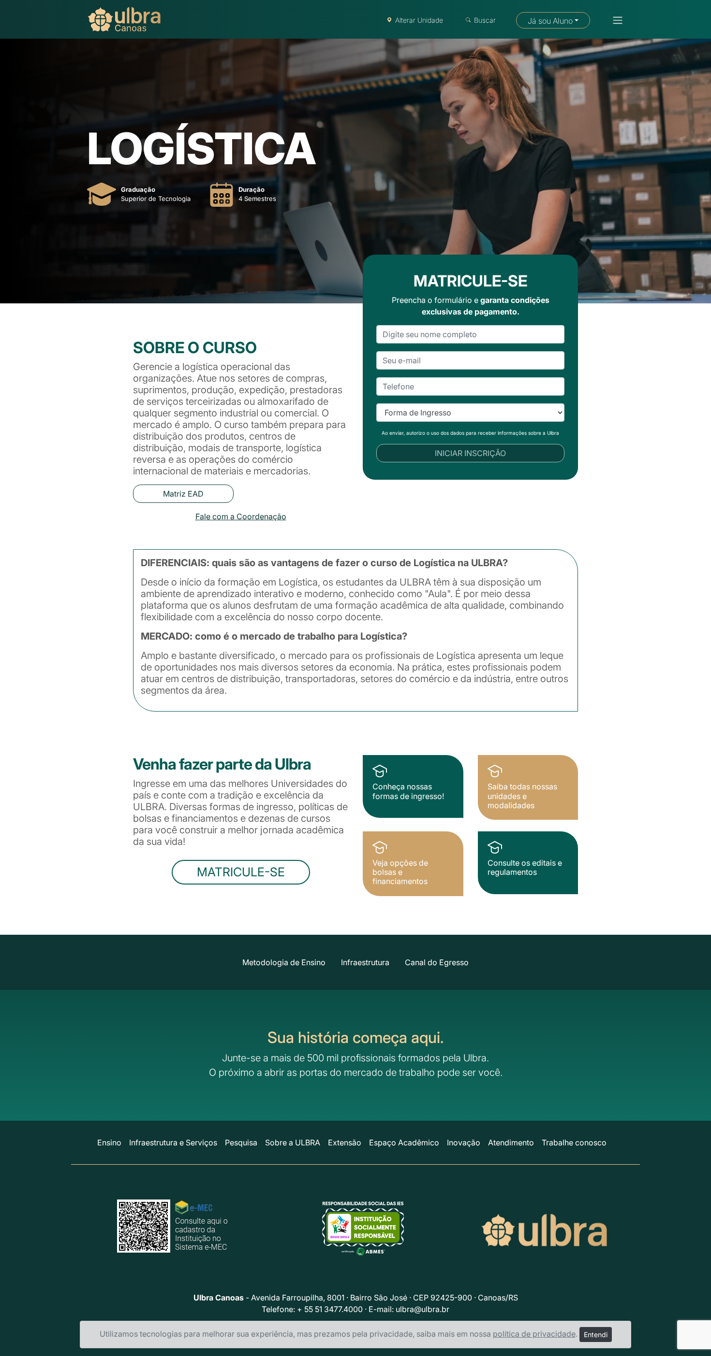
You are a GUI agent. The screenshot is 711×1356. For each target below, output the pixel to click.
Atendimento (511, 1142)
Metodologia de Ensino (284, 962)
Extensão (344, 1142)
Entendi (595, 1334)
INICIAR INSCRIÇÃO (470, 453)
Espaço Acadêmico (404, 1142)
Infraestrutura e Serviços (173, 1142)
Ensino (109, 1142)
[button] (615, 20)
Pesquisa (241, 1142)
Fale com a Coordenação (240, 516)
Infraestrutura (365, 962)
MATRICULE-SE (241, 872)
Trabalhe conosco (574, 1142)
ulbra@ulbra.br (422, 1309)
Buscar (485, 20)
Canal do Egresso (437, 962)
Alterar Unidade (419, 20)
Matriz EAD (183, 494)
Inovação (463, 1142)
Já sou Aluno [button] (550, 21)
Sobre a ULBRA (292, 1142)
